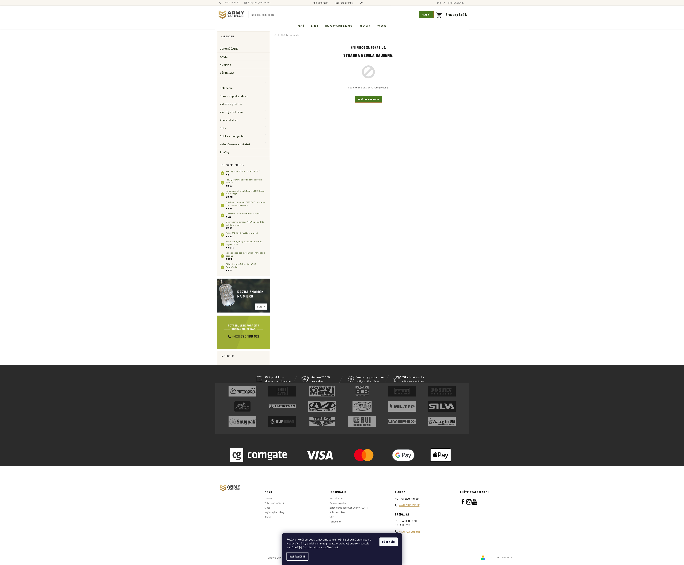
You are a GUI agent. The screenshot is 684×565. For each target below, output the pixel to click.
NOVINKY (225, 64)
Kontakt (268, 517)
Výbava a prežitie (231, 104)
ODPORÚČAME (229, 48)
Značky (224, 152)
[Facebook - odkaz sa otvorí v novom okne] (463, 502)
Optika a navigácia (232, 136)
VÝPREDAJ (227, 72)
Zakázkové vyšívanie (274, 503)
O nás (267, 507)
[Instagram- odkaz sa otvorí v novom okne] (469, 502)
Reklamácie (336, 521)
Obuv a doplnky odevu (234, 96)
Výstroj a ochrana (231, 112)
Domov (268, 498)
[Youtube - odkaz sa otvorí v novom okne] (475, 502)
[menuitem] (301, 26)
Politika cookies (337, 512)
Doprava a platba (344, 2)
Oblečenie (226, 88)
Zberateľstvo (229, 120)
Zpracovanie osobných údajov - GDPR (348, 507)
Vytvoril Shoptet (501, 557)
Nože (223, 128)
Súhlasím (388, 541)
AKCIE (223, 56)
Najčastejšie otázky (274, 512)
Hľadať (426, 14)
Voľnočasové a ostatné (235, 144)
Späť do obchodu (368, 99)
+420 (409, 505)
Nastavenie (298, 556)
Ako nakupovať (320, 2)
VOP (362, 2)
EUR (439, 2)
